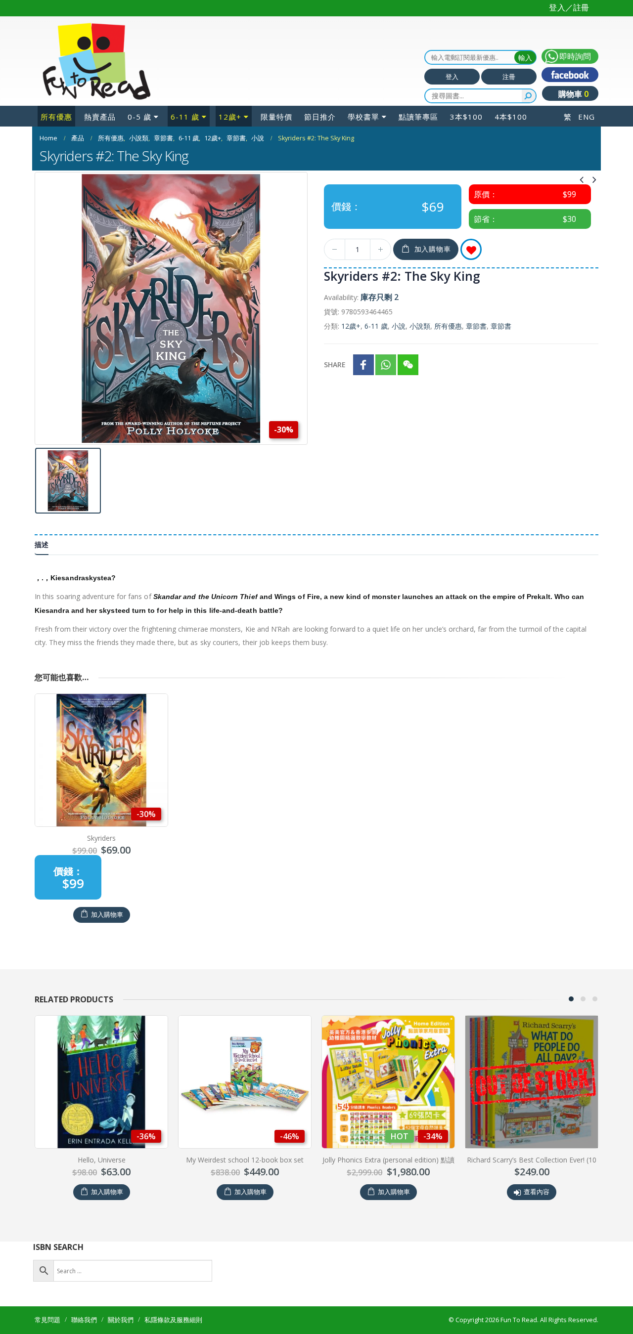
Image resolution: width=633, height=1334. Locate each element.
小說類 (419, 326)
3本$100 (466, 117)
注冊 (508, 76)
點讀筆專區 (418, 117)
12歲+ (230, 117)
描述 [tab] (41, 544)
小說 (399, 326)
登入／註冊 (569, 7)
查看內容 (393, 1192)
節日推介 (320, 117)
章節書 (476, 326)
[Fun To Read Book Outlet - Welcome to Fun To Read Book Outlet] (96, 61)
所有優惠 (56, 117)
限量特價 (276, 117)
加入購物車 (432, 249)
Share (335, 364)
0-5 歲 (139, 117)
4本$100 (511, 117)
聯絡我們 (84, 1320)
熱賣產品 (100, 117)
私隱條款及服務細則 (173, 1320)
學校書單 (363, 117)
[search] (529, 95)
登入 (452, 76)
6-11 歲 (185, 117)
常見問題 (47, 1320)
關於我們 (121, 1320)
